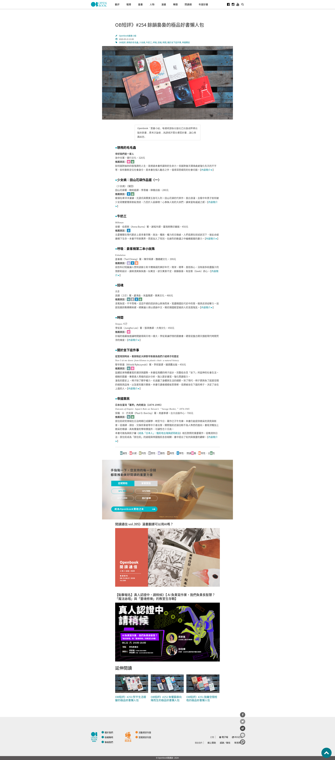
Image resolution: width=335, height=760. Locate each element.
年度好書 (203, 4)
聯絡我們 (109, 742)
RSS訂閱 (238, 737)
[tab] (122, 483)
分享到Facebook (242, 714)
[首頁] (99, 4)
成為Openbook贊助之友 (129, 509)
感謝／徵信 (225, 742)
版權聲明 (109, 737)
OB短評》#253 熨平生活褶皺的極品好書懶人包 (130, 698)
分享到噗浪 (242, 742)
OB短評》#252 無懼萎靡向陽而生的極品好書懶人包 (166, 698)
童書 (140, 4)
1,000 (124, 498)
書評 (117, 4)
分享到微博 (242, 728)
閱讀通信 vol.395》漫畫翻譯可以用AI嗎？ (144, 524)
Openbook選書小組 (127, 35)
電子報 (225, 737)
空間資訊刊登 (145, 737)
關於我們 (109, 732)
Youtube (237, 4)
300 (124, 491)
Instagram (233, 4)
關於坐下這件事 (174, 42)
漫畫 (163, 4)
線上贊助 (212, 742)
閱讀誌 (95, 736)
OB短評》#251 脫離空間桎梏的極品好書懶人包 (201, 698)
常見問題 (238, 742)
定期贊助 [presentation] (122, 483)
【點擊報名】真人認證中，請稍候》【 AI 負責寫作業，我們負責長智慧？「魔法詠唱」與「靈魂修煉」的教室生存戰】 (165, 596)
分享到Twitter (242, 721)
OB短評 (122, 42)
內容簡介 (207, 169)
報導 (128, 4)
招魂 (160, 42)
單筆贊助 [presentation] (146, 483)
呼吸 (155, 42)
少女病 (142, 42)
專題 (175, 4)
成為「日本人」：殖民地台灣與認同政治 (159, 433)
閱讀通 (188, 4)
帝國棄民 (186, 42)
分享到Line (242, 735)
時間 (164, 42)
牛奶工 (149, 42)
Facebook (228, 4)
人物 (152, 4)
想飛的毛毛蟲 (132, 42)
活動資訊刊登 (145, 732)
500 (148, 491)
